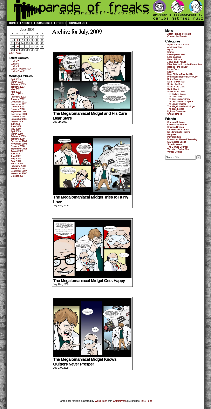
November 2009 (19, 114)
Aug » (19, 53)
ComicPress (120, 401)
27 (17, 50)
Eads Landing (174, 57)
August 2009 (17, 121)
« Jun (11, 53)
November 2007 (19, 173)
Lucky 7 (15, 61)
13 (17, 43)
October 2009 (18, 116)
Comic (170, 52)
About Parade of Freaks (179, 34)
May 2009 (16, 129)
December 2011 (19, 101)
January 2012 (18, 99)
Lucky (170, 72)
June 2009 (16, 126)
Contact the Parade (177, 36)
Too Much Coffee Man (178, 149)
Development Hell (176, 54)
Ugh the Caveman (176, 111)
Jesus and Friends (176, 62)
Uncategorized (174, 114)
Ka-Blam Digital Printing (178, 132)
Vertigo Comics (174, 151)
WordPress (101, 401)
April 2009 (16, 131)
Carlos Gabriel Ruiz (177, 124)
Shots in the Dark (176, 86)
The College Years (176, 94)
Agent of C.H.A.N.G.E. (178, 44)
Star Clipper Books (176, 142)
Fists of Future (174, 59)
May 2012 (16, 89)
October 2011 (17, 106)
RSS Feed (146, 401)
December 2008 (19, 141)
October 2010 (18, 109)
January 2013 (18, 87)
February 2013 (18, 84)
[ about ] (26, 23)
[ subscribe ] (43, 23)
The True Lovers (175, 109)
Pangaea (171, 134)
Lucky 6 (15, 63)
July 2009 (15, 124)
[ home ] (13, 23)
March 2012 (17, 94)
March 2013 (17, 82)
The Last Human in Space (180, 101)
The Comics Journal (177, 147)
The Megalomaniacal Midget (181, 106)
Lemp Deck (173, 69)
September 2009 (19, 119)
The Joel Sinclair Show (178, 99)
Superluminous (174, 144)
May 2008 (16, 158)
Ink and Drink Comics (178, 129)
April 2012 (16, 91)
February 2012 (18, 96)
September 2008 (19, 148)
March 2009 (17, 134)
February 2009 (18, 136)
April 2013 (16, 79)
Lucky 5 (15, 66)
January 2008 (18, 168)
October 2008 (18, 146)
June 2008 (16, 156)
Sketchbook (173, 89)
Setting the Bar (174, 84)
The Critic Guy (174, 96)
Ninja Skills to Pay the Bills (180, 74)
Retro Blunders (174, 79)
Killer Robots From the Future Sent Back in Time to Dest (184, 65)
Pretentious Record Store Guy (182, 76)
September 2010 (19, 111)
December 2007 (19, 171)
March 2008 (17, 163)
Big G (170, 49)
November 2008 (19, 143)
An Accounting (174, 47)
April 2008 (16, 161)
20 (17, 46)
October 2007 (18, 176)
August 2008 (17, 151)
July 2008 (15, 153)
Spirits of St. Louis (176, 91)
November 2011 (19, 104)
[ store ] (60, 23)
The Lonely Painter (176, 104)
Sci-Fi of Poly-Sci (175, 81)
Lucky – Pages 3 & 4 (21, 68)
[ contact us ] (77, 23)
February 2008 (18, 166)
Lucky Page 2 (18, 71)
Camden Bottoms (176, 122)
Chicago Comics (175, 127)
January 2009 (18, 139)
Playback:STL (174, 137)
